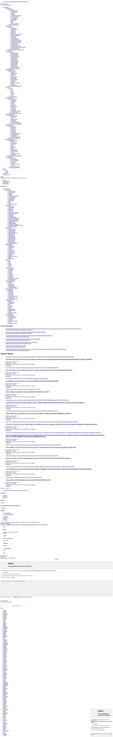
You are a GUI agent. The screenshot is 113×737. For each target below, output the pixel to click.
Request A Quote (4, 3)
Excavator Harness (25, 524)
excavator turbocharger (11, 524)
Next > (3, 488)
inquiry (7, 365)
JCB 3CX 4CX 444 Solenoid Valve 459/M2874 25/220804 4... (19, 333)
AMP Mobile (7, 523)
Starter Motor (6, 183)
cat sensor (18, 524)
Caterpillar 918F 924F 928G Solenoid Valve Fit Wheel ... (17, 340)
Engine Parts (5, 182)
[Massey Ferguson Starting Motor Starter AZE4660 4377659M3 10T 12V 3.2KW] (23, 389)
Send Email (3, 556)
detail (10, 365)
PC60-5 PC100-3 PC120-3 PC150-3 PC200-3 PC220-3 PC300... (19, 329)
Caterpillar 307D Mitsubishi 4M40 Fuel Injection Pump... (17, 336)
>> (5, 488)
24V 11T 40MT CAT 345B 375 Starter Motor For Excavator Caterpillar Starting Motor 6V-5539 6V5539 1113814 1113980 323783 (41, 447)
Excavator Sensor (32, 524)
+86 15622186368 (7, 548)
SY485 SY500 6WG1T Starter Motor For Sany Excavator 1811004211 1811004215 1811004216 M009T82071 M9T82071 (38, 413)
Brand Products (6, 181)
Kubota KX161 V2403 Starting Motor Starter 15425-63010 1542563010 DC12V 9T (28, 480)
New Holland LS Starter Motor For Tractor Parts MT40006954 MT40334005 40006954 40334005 (32, 381)
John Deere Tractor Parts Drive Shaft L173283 (15, 347)
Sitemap (2, 523)
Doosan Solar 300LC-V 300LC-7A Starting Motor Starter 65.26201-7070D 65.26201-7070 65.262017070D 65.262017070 (38, 458)
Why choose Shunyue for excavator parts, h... (11, 505)
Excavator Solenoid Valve (42, 524)
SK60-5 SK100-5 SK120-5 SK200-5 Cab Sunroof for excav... (19, 343)
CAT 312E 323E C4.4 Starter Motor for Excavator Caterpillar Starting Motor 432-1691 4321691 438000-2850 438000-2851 (39, 370)
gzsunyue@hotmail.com (8, 514)
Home (4, 180)
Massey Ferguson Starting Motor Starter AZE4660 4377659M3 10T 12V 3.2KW (27, 391)
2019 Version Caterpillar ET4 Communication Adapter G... (18, 350)
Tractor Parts (3, 524)
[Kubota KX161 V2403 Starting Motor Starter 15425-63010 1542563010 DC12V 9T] (24, 477)
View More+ (3, 508)
